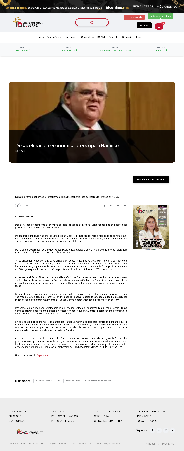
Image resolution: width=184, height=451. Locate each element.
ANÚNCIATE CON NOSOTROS (151, 411)
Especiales (114, 37)
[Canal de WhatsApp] (167, 6)
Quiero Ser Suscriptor (160, 16)
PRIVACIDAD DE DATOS (62, 421)
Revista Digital (54, 37)
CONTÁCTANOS (17, 421)
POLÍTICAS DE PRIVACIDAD (64, 416)
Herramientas (71, 37)
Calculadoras (87, 37)
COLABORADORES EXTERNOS (109, 411)
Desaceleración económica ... (150, 179)
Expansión (42, 355)
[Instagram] (159, 430)
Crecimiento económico (43, 381)
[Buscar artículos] (92, 22)
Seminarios (143, 25)
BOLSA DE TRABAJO (147, 421)
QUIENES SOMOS (17, 411)
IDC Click (101, 37)
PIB (58, 381)
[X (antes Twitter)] (166, 430)
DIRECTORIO (15, 416)
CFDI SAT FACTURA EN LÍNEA (108, 421)
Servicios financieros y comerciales (98, 381)
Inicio (41, 37)
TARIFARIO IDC (144, 416)
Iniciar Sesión (133, 17)
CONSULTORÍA (101, 416)
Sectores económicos (72, 381)
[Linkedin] (172, 430)
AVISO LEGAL (58, 411)
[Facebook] (152, 430)
